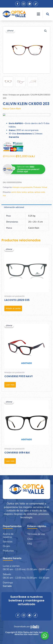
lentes (24, 192)
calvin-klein (16, 192)
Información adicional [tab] (14, 207)
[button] (45, 30)
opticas (30, 192)
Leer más (10, 384)
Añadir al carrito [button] (13, 308)
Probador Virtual (40, 187)
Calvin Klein (15, 108)
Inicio (5, 94)
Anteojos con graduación (18, 94)
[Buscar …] (47, 14)
